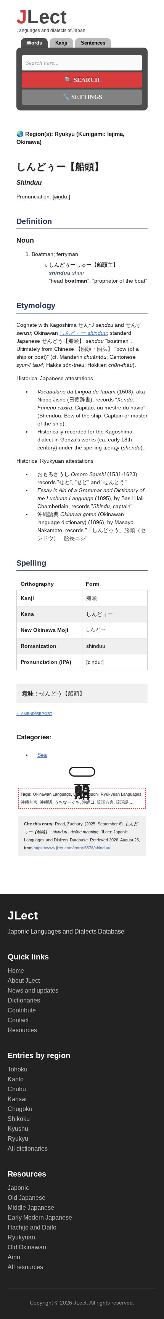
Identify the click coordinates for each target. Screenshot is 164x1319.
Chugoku (20, 1109)
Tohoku (17, 1069)
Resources (22, 1030)
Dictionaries (24, 1000)
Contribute (22, 1010)
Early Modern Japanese (40, 1217)
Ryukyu (18, 1138)
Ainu (14, 1257)
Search (82, 80)
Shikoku (19, 1119)
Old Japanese (26, 1197)
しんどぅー (83, 333)
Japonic (18, 1188)
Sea (42, 755)
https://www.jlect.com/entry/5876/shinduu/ (72, 848)
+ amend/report (34, 713)
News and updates (33, 990)
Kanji (61, 43)
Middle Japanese (31, 1207)
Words (34, 43)
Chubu (17, 1089)
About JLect (24, 980)
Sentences (93, 43)
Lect (41, 16)
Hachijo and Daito (32, 1227)
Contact (18, 1020)
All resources (25, 1267)
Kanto (16, 1079)
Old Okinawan (27, 1247)
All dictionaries (28, 1148)
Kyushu (18, 1129)
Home (16, 970)
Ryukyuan (21, 1237)
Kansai (17, 1099)
